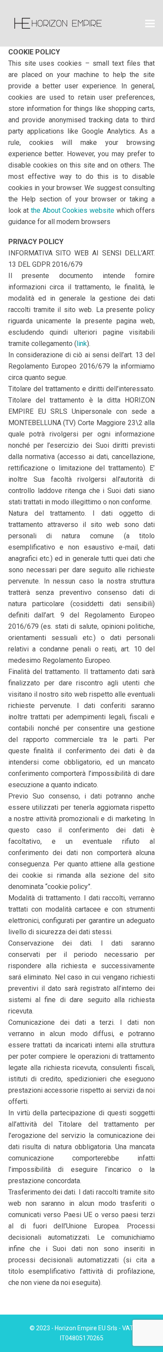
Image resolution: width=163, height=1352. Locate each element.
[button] (150, 23)
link (82, 343)
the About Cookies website (72, 210)
